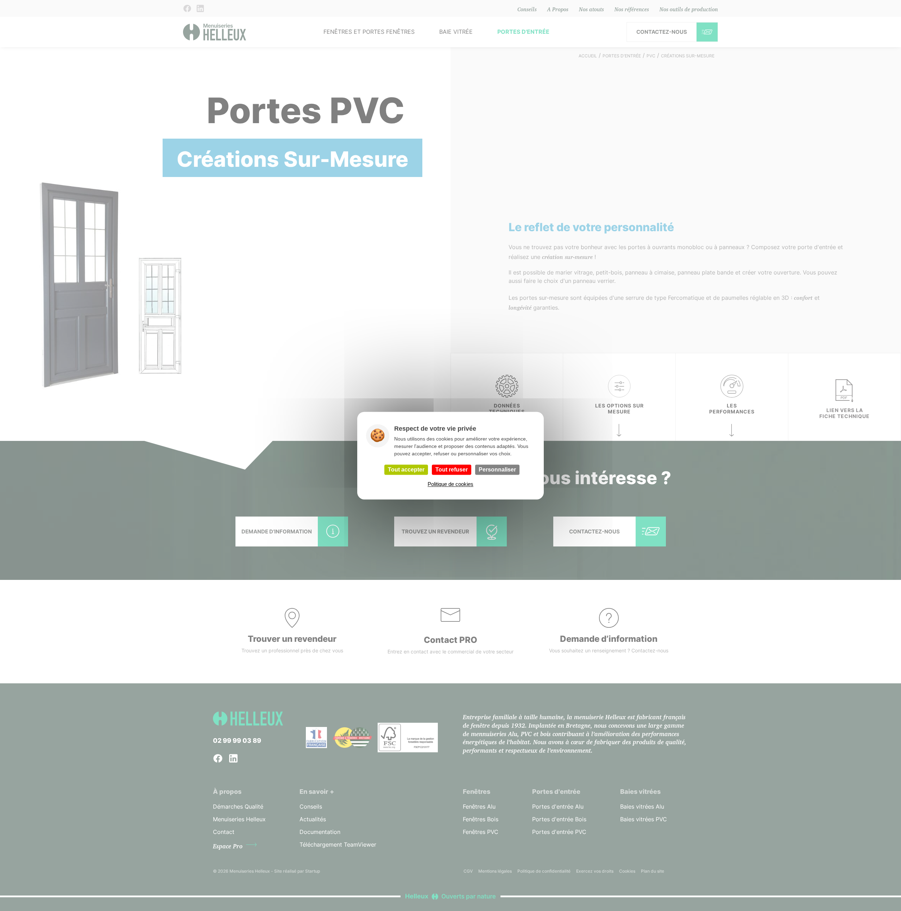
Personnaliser (497, 470)
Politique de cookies (450, 484)
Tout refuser (451, 470)
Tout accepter (406, 470)
